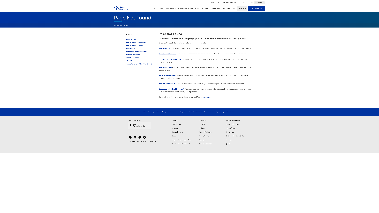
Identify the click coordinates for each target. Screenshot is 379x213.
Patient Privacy (231, 128)
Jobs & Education (132, 58)
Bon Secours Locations (134, 45)
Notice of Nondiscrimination (235, 136)
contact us (207, 97)
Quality (228, 144)
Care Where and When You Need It (139, 64)
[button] (159, 8)
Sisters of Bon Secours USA (181, 140)
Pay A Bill (202, 124)
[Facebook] (130, 137)
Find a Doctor (159, 8)
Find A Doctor (131, 39)
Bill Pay (226, 2)
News (174, 136)
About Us (231, 8)
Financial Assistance (205, 132)
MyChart (233, 2)
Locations (205, 8)
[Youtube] (144, 137)
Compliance (230, 132)
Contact (242, 2)
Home (115, 25)
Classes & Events (177, 132)
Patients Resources (167, 75)
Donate (250, 2)
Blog (219, 2)
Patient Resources (217, 8)
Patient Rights (204, 136)
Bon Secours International (181, 144)
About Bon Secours (133, 61)
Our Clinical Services (167, 54)
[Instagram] (135, 137)
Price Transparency (205, 144)
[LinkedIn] (139, 137)
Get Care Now (210, 2)
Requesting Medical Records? (171, 89)
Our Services (171, 8)
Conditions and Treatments (136, 51)
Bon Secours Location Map (136, 42)
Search (241, 8)
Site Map (229, 140)
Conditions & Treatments (188, 8)
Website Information (233, 124)
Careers (201, 140)
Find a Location (165, 67)
